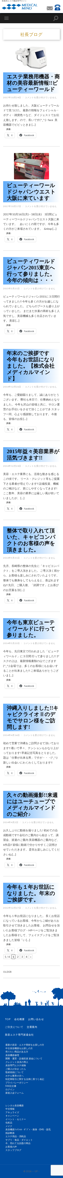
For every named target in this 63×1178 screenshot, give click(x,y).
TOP (8, 1019)
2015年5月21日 (11, 288)
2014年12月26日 (12, 386)
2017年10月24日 (12, 97)
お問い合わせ (36, 1019)
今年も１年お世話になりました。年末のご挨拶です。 (31, 893)
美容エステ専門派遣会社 (19, 1034)
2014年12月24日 (12, 466)
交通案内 (32, 1026)
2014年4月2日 (10, 822)
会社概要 (19, 1019)
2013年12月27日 (12, 908)
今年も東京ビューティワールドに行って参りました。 (31, 628)
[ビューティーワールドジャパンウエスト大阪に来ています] (31, 166)
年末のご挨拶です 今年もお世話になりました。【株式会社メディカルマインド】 (31, 365)
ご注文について (14, 1026)
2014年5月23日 (11, 643)
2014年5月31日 (11, 558)
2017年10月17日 (12, 206)
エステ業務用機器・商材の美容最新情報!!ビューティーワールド (33, 83)
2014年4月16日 (11, 735)
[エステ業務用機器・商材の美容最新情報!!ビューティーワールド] (31, 57)
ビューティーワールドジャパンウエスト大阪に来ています (31, 191)
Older (7, 971)
